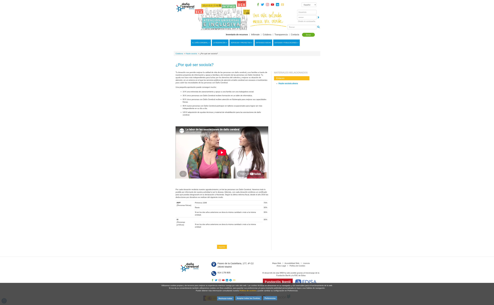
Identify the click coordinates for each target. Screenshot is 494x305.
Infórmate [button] (255, 34)
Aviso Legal (281, 266)
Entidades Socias (263, 43)
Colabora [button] (267, 34)
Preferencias (270, 298)
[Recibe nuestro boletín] (282, 5)
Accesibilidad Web (292, 263)
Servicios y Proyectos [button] (241, 43)
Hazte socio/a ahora (288, 83)
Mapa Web (276, 263)
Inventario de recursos (237, 34)
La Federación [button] (219, 43)
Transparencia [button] (281, 34)
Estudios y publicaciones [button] (286, 43)
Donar (308, 35)
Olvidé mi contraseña (306, 21)
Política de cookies (248, 291)
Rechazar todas (225, 298)
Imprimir (222, 247)
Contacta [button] (295, 34)
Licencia (306, 263)
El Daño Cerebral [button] (200, 43)
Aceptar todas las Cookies (248, 298)
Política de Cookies (297, 266)
